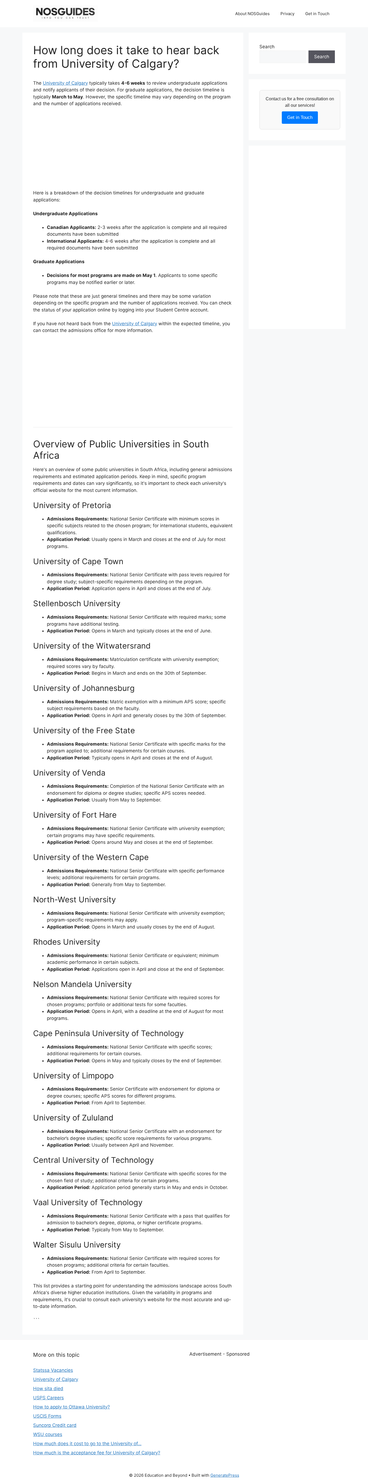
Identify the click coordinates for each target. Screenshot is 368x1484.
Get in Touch (317, 13)
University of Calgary (65, 83)
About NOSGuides (252, 13)
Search (267, 46)
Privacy (287, 13)
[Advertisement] (132, 152)
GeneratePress (224, 1475)
